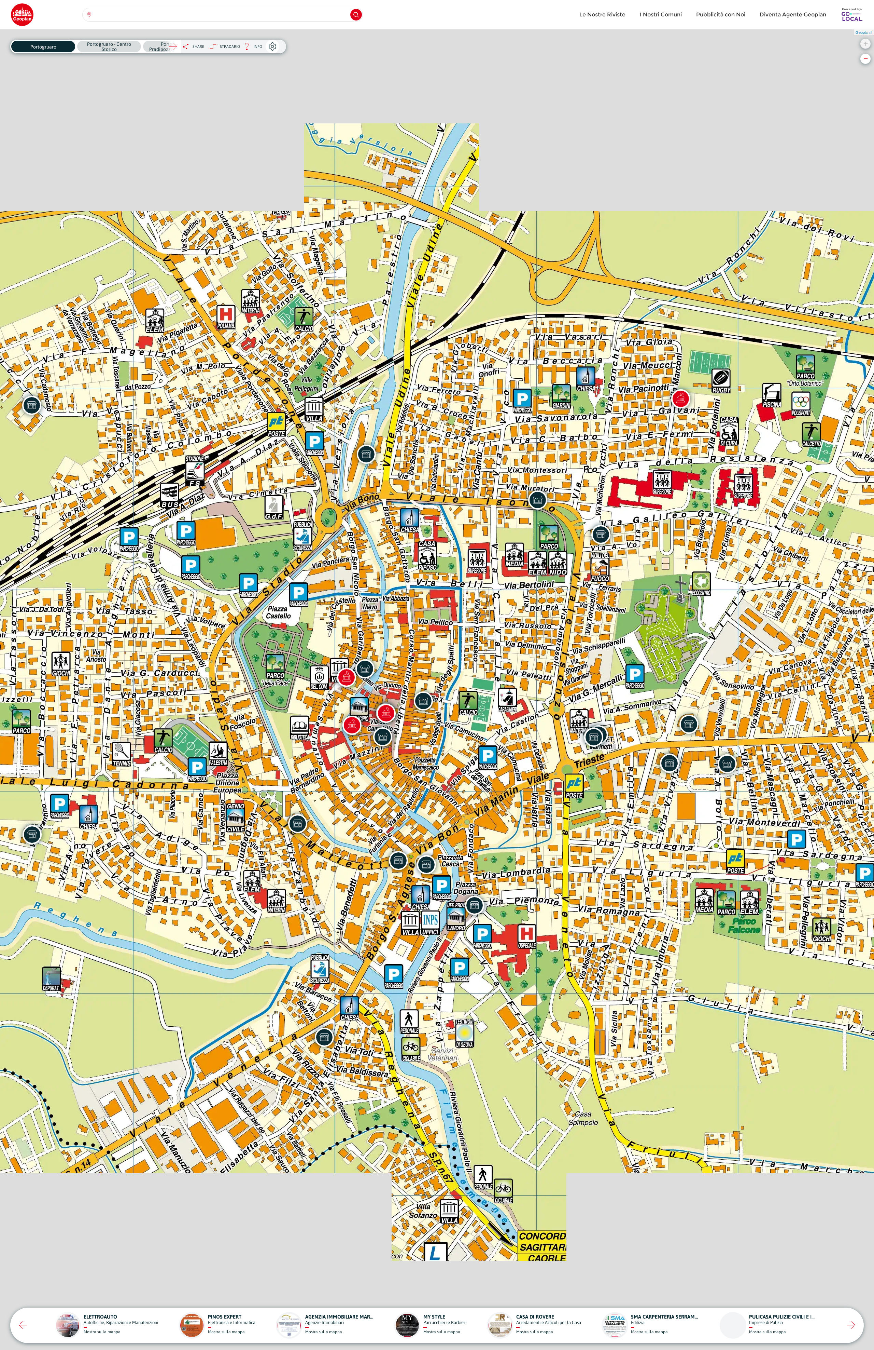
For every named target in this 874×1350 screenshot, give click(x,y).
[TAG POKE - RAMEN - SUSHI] (537, 500)
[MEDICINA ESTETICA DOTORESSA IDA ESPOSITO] (669, 763)
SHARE (198, 46)
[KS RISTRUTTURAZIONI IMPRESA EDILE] (32, 834)
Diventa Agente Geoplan (793, 14)
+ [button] (865, 43)
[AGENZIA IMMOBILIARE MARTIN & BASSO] (398, 860)
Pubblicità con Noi (720, 14)
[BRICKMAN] (297, 823)
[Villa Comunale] (346, 677)
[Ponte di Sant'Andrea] (352, 725)
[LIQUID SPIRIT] (365, 669)
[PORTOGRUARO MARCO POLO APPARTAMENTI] (324, 1037)
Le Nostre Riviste (602, 14)
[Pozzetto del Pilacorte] (386, 713)
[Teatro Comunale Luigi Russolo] (680, 399)
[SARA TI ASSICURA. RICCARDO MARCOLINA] (593, 737)
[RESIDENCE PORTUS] (474, 905)
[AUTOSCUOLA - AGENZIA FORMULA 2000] (601, 534)
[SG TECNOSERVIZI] (727, 764)
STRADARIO (230, 46)
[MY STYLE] (382, 737)
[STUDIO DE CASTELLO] (689, 724)
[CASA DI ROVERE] (31, 405)
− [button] (865, 58)
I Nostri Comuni (661, 14)
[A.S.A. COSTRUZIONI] (423, 701)
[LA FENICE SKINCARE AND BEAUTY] (426, 864)
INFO (251, 48)
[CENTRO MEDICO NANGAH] (366, 454)
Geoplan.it (864, 32)
